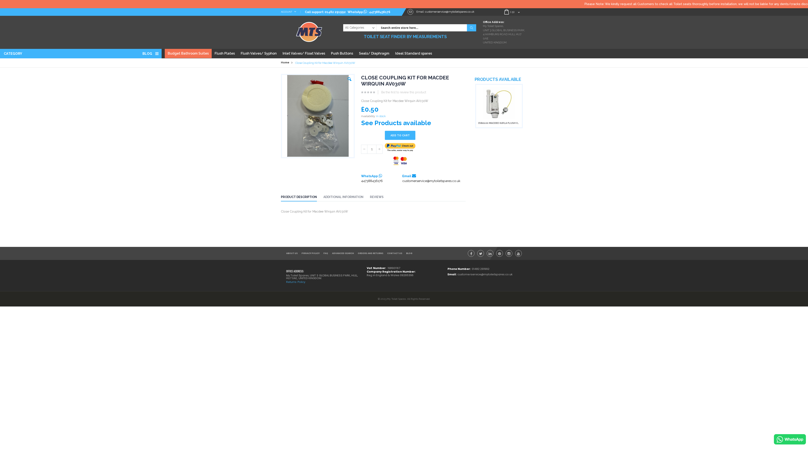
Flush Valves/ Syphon (259, 53)
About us (292, 253)
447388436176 (379, 12)
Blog (147, 54)
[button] (349, 78)
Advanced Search (343, 253)
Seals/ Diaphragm (374, 53)
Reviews (377, 197)
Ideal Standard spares (413, 53)
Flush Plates (225, 53)
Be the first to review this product (403, 92)
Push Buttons (342, 53)
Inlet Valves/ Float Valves (304, 53)
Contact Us (394, 253)
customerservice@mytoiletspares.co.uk (431, 181)
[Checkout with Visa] (400, 160)
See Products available (396, 123)
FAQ (325, 253)
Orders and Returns (370, 253)
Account (287, 12)
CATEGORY (13, 54)
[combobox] (426, 27)
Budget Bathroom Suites (188, 53)
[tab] (302, 197)
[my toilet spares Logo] (309, 31)
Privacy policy (311, 253)
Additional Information (343, 197)
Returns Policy (295, 282)
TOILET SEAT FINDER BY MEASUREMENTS (405, 36)
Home (285, 62)
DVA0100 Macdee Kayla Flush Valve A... (499, 123)
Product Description (299, 197)
